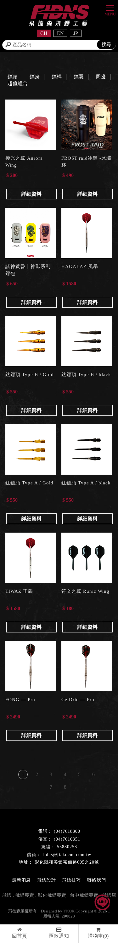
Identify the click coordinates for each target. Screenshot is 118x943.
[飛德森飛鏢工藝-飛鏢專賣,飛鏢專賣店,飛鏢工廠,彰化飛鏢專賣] (59, 16)
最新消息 (21, 880)
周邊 (101, 76)
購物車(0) (98, 936)
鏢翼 (79, 76)
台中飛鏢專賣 (84, 895)
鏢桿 (57, 76)
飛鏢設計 (46, 880)
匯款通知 (59, 936)
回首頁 (19, 936)
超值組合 (18, 83)
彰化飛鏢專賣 (52, 895)
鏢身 (35, 76)
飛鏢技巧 (71, 880)
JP (75, 33)
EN (60, 33)
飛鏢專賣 (24, 895)
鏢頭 (13, 76)
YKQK (69, 911)
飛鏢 (6, 895)
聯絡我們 (96, 880)
